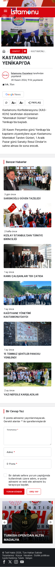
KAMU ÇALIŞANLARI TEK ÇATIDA (23, 276)
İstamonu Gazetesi (22, 73)
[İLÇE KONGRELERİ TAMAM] (27, 522)
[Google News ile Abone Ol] (13, 94)
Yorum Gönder (14, 492)
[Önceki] (4, 522)
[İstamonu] (24, 10)
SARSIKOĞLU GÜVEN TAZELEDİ (22, 198)
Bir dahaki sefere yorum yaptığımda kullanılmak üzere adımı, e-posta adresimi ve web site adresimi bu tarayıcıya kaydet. (29, 480)
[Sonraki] (50, 522)
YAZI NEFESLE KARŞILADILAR (21, 394)
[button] (4, 17)
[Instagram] (16, 561)
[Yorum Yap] (6, 103)
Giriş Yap (33, 492)
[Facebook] (4, 561)
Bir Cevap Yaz (15, 411)
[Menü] (5, 11)
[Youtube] (22, 561)
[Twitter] (10, 561)
